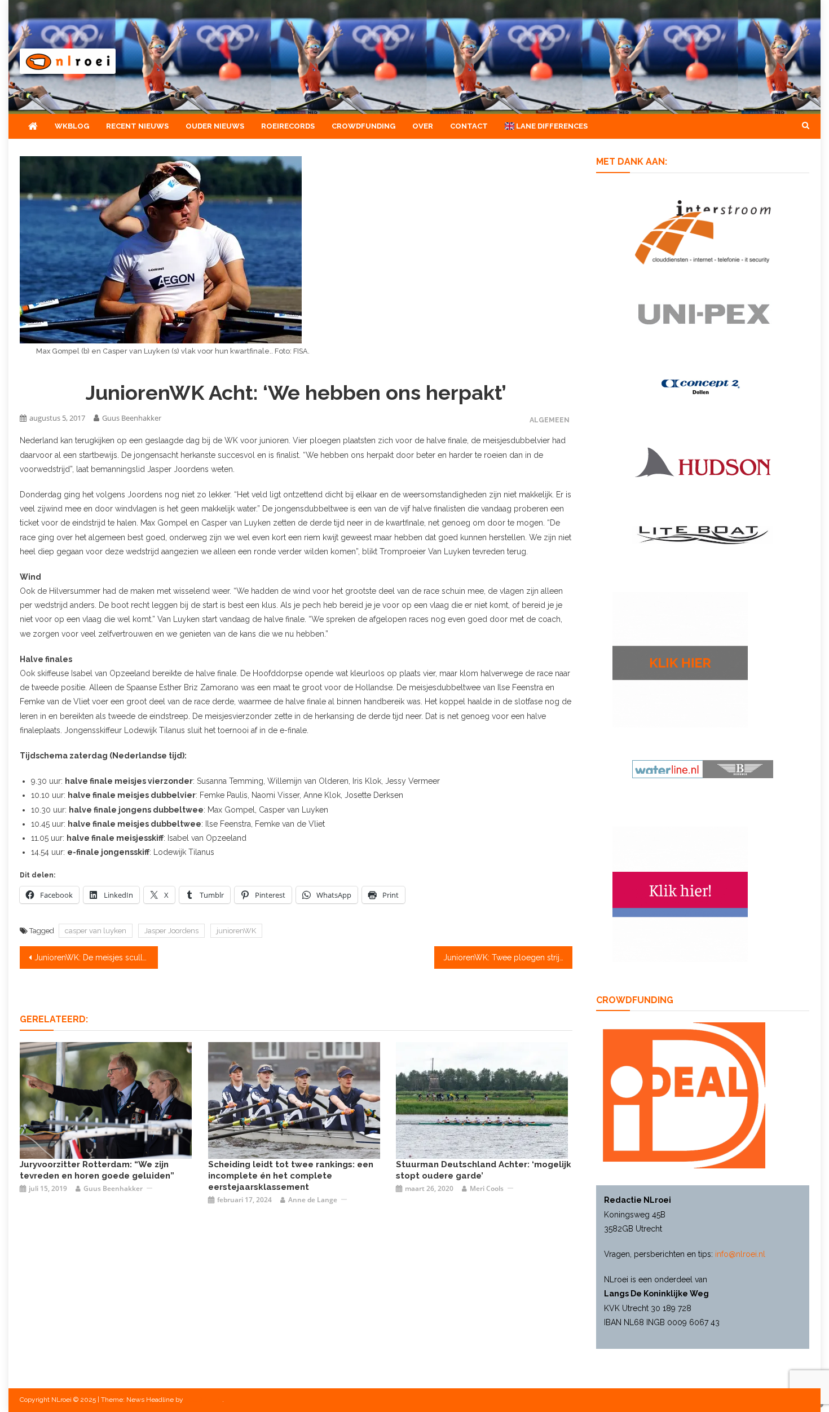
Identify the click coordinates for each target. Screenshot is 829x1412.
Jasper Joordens (171, 930)
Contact (469, 126)
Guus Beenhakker (131, 418)
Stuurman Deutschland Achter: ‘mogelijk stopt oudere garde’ (483, 1170)
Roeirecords (288, 126)
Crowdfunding (363, 126)
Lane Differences (551, 126)
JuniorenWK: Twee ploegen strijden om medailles (507, 957)
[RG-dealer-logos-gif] (703, 313)
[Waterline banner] (702, 768)
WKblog (72, 126)
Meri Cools (487, 1188)
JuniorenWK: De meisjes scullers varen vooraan (96, 957)
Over (422, 126)
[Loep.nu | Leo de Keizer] (294, 1099)
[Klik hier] (680, 659)
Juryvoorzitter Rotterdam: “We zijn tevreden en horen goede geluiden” (97, 1170)
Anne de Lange (312, 1199)
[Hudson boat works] (702, 460)
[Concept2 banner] (702, 386)
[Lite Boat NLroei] (702, 534)
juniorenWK (236, 930)
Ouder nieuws (215, 126)
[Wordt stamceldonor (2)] (680, 893)
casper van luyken (95, 930)
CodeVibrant (203, 1400)
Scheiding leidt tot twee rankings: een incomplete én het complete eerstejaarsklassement (290, 1175)
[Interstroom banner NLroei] (703, 231)
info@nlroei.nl (740, 1254)
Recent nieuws (137, 126)
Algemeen (550, 420)
